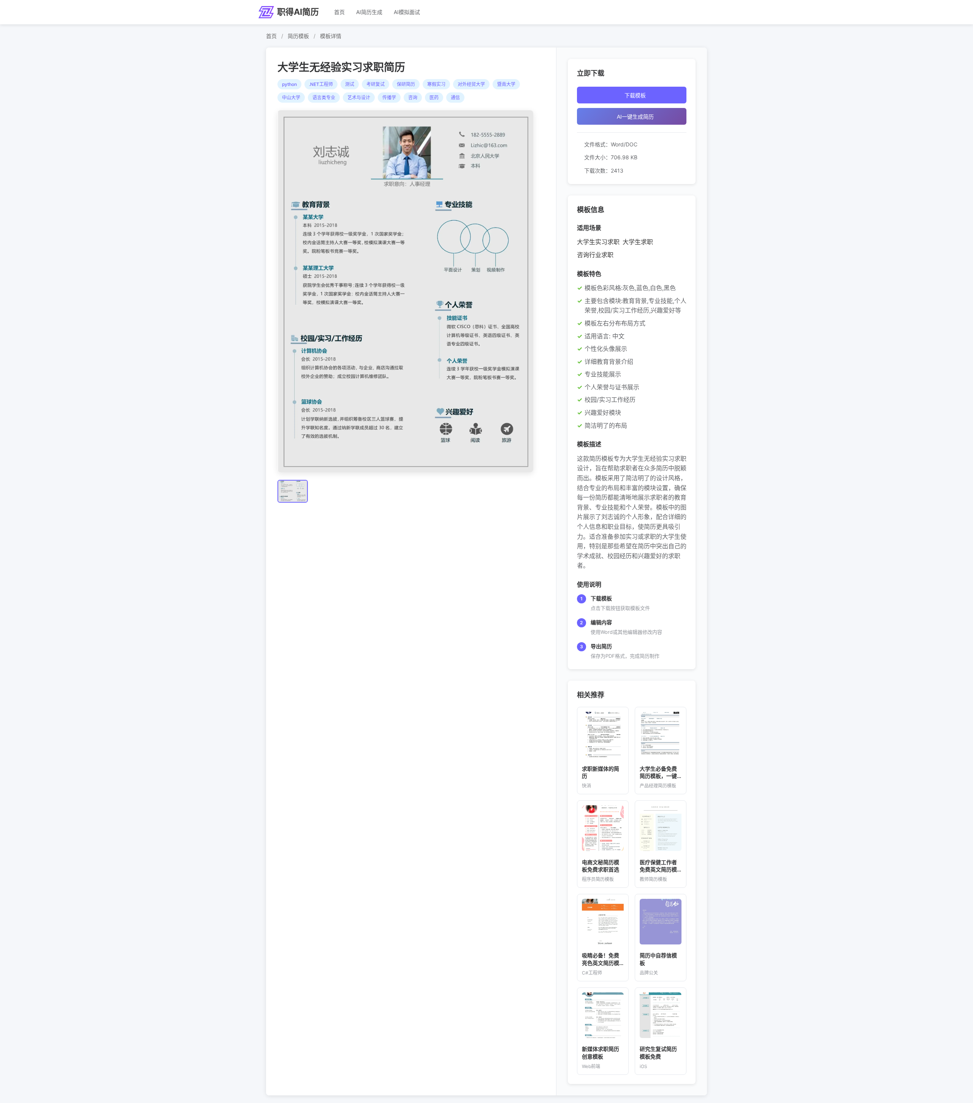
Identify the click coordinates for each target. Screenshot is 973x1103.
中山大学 (291, 97)
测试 (349, 84)
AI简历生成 (369, 12)
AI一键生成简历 (635, 117)
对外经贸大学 (471, 84)
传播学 (389, 97)
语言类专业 (323, 97)
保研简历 (406, 84)
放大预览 (409, 292)
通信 (455, 97)
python (289, 84)
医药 (434, 97)
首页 (339, 12)
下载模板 (635, 95)
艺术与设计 (358, 97)
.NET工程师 (321, 84)
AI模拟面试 (407, 12)
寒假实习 (436, 84)
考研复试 (375, 84)
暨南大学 (506, 84)
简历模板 (298, 36)
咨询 (412, 97)
